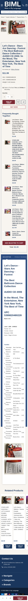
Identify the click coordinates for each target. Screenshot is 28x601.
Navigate (8, 576)
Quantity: (5, 93)
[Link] (12, 5)
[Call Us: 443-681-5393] (23, 5)
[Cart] (26, 5)
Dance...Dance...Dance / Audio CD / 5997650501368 (18, 233)
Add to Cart (9, 102)
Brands (7, 584)
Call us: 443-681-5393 (9, 567)
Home (2, 17)
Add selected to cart (14, 243)
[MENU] (2, 5)
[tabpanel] (6, 522)
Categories (9, 580)
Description (7, 257)
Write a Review (15, 69)
